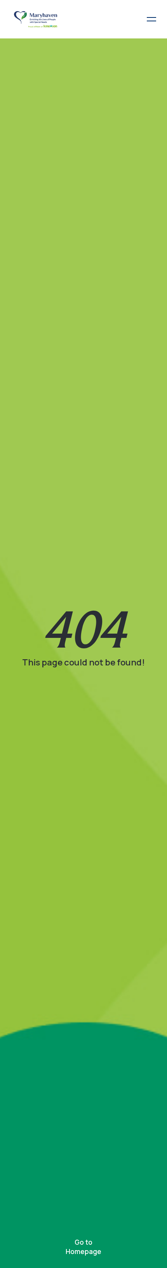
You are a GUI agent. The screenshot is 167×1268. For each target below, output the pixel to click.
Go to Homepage (83, 1247)
